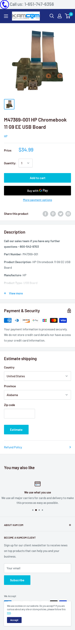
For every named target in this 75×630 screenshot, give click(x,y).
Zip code (9, 405)
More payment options (37, 200)
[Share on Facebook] (45, 214)
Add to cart (37, 178)
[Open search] (52, 16)
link (9, 612)
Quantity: (10, 163)
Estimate (16, 429)
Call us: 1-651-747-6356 (32, 4)
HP (5, 136)
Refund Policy (13, 447)
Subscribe (17, 580)
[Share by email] (68, 214)
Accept (14, 620)
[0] (67, 16)
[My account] (60, 16)
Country (9, 367)
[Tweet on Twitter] (60, 214)
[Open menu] (6, 16)
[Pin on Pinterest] (53, 214)
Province (10, 386)
